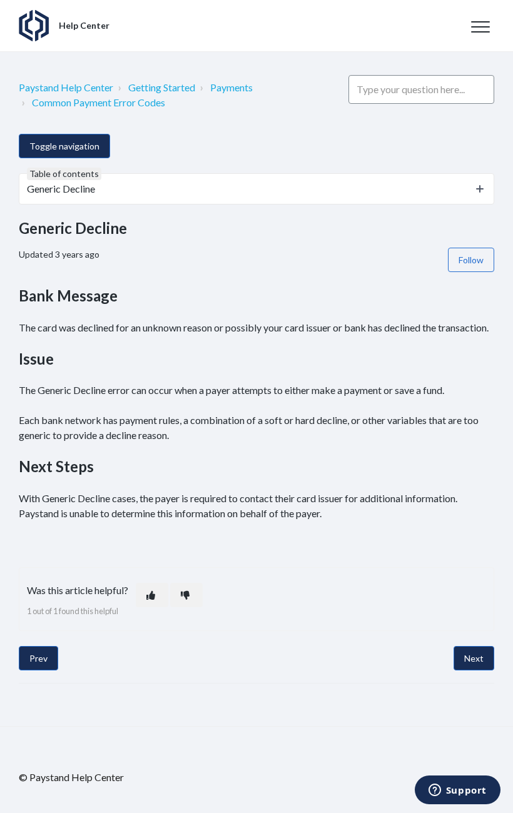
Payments (231, 87)
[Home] (34, 25)
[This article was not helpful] (186, 595)
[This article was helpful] (152, 595)
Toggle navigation (64, 146)
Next (474, 658)
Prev (38, 658)
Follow (471, 260)
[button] (480, 27)
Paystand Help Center (66, 87)
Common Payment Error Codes (98, 102)
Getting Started (161, 87)
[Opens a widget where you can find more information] (457, 791)
